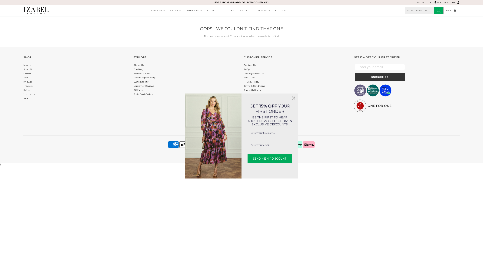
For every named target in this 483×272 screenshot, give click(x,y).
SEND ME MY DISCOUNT (270, 158)
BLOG (279, 10)
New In (156, 10)
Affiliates (138, 90)
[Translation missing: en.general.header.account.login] (458, 2)
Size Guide (249, 77)
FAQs (247, 69)
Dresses (192, 10)
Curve (227, 10)
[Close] (293, 98)
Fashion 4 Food (142, 73)
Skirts (26, 90)
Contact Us (250, 65)
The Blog (138, 69)
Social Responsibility (144, 77)
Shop (174, 10)
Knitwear (28, 81)
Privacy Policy (251, 81)
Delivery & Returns (254, 73)
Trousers (27, 85)
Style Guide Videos (143, 94)
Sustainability (141, 81)
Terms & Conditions (254, 85)
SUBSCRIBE (379, 77)
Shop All (27, 69)
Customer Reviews (144, 85)
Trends (261, 10)
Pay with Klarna (252, 90)
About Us (139, 65)
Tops (211, 10)
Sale (244, 10)
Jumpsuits (29, 94)
